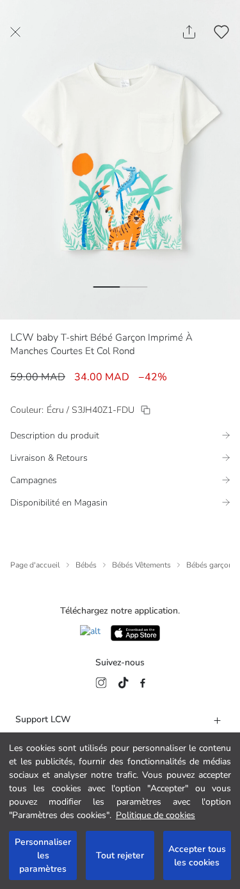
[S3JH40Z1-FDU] (146, 410)
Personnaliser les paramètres (43, 855)
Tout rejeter (120, 855)
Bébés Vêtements (141, 565)
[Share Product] (189, 32)
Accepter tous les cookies (197, 856)
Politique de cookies (155, 815)
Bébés (86, 565)
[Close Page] (15, 32)
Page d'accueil (35, 565)
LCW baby (34, 337)
